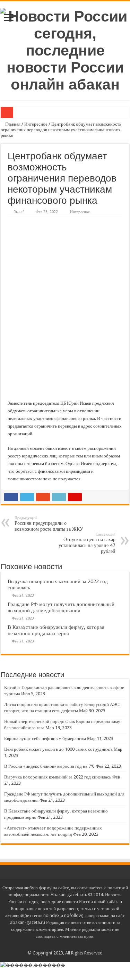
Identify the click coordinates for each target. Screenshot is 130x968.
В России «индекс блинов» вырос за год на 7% (49, 766)
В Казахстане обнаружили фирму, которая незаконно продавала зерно (56, 630)
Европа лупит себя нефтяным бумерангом (45, 738)
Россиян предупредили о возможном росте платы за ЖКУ (49, 524)
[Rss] (65, 945)
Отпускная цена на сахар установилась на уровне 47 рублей (87, 543)
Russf (19, 212)
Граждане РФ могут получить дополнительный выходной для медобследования (61, 607)
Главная (12, 124)
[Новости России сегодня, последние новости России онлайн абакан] (65, 49)
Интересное (35, 124)
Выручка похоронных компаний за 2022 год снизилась (57, 777)
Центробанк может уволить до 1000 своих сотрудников (58, 749)
